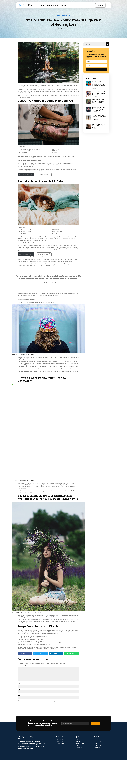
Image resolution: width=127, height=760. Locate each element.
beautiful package (40, 163)
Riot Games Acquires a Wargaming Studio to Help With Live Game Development (99, 117)
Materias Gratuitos (52, 5)
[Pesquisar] (107, 44)
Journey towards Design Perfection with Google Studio (40, 302)
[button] (25, 653)
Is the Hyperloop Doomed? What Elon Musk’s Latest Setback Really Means (99, 101)
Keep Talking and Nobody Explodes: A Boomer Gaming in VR (99, 126)
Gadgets (67, 16)
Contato (63, 5)
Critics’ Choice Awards (39, 632)
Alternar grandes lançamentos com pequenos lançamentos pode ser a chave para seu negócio (99, 84)
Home (42, 5)
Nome (20, 684)
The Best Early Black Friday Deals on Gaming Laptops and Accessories (99, 109)
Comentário (22, 666)
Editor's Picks (61, 16)
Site (19, 695)
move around (46, 91)
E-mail (20, 689)
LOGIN (99, 5)
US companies (46, 485)
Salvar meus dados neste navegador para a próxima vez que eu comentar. (41, 701)
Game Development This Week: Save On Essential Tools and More (98, 93)
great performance (56, 245)
